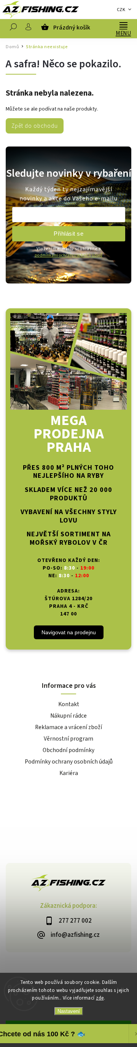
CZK (121, 10)
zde (100, 998)
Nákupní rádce (68, 716)
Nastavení (68, 1011)
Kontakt (68, 704)
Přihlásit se (68, 233)
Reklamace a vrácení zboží (68, 727)
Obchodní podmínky (68, 750)
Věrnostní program (68, 738)
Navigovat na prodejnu (68, 632)
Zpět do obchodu (34, 126)
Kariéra (68, 773)
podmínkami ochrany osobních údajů (68, 255)
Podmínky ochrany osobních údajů (69, 761)
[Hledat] (13, 28)
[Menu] (123, 24)
